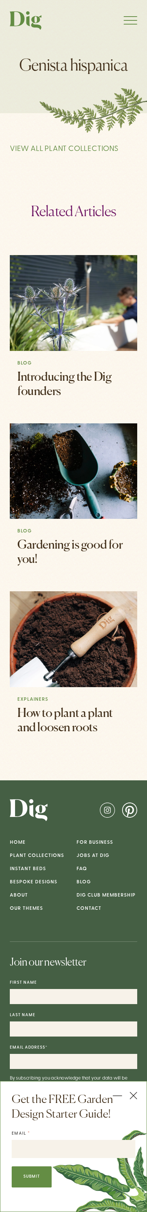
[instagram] (108, 810)
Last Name (22, 1015)
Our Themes (26, 908)
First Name (23, 983)
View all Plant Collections (64, 149)
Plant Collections (37, 855)
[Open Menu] (130, 20)
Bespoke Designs (33, 882)
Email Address (28, 1048)
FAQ (82, 868)
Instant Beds (28, 868)
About (19, 895)
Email (21, 1133)
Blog (84, 882)
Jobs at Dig (93, 855)
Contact (89, 908)
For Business (95, 842)
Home (18, 842)
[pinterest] (129, 810)
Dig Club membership (106, 895)
